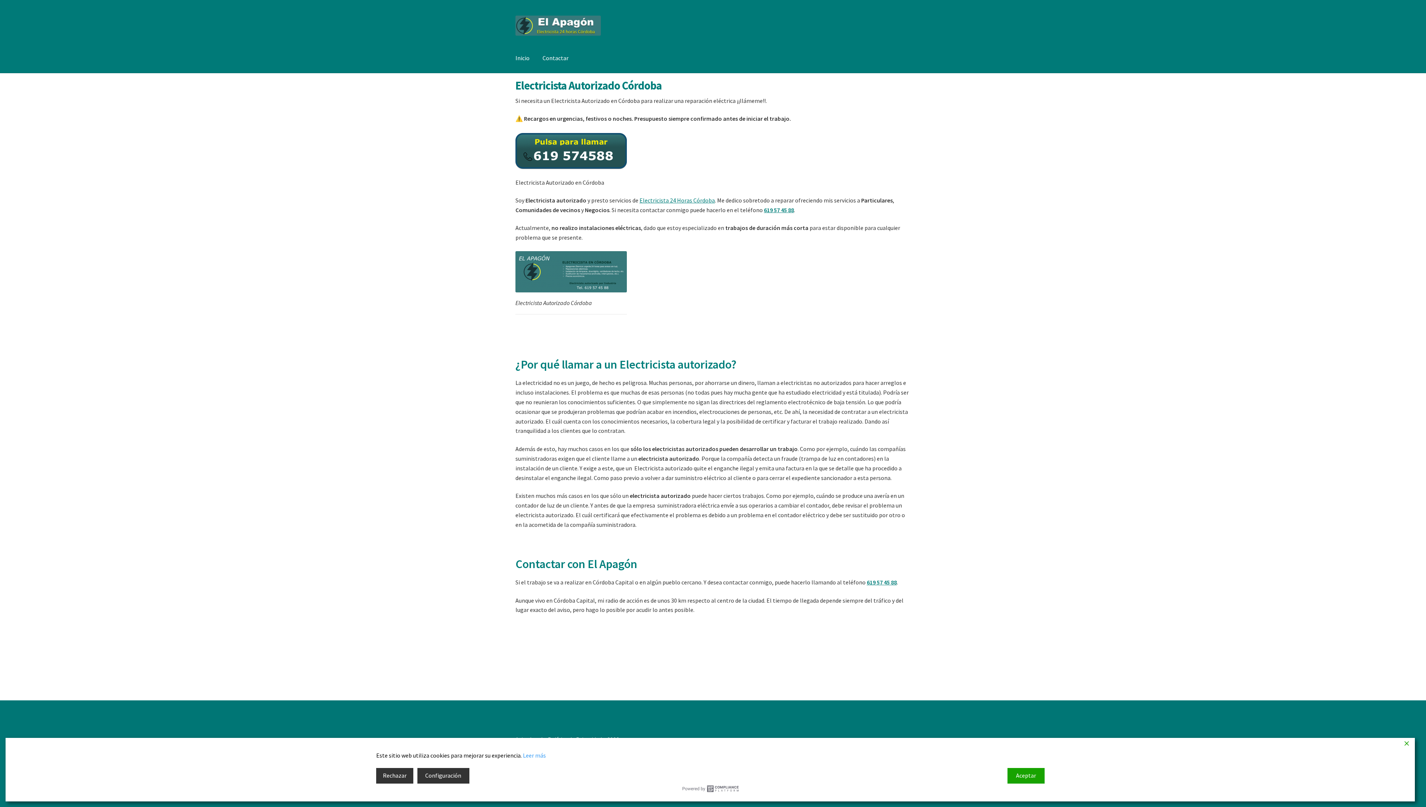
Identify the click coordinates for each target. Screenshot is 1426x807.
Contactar (556, 58)
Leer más (534, 755)
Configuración (443, 775)
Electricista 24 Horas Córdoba (677, 200)
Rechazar (395, 775)
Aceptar (1026, 775)
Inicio (522, 58)
